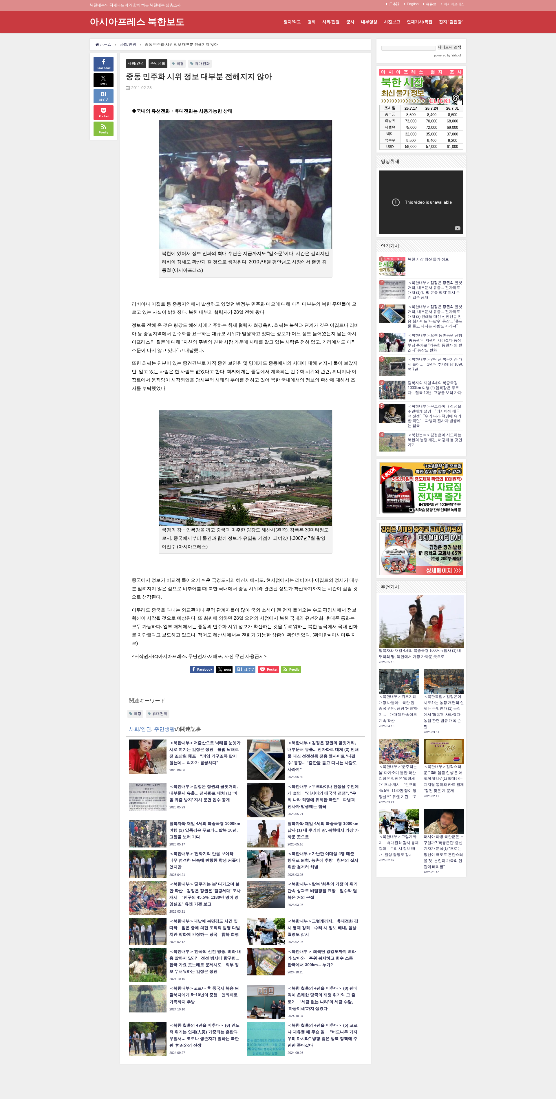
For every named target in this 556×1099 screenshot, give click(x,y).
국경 (180, 63)
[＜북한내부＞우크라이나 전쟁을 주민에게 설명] (392, 413)
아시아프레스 (454, 4)
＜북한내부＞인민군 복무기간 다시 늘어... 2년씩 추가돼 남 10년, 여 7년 (435, 364)
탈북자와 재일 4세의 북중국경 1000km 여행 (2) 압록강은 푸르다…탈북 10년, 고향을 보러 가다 (435, 388)
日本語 (394, 4)
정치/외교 (292, 22)
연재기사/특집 (419, 22)
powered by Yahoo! (447, 55)
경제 (312, 22)
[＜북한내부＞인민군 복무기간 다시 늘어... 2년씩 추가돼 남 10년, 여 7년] (392, 366)
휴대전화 (202, 63)
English (413, 4)
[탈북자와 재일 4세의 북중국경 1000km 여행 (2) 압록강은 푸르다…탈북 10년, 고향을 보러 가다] (392, 389)
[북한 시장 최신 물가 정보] (392, 266)
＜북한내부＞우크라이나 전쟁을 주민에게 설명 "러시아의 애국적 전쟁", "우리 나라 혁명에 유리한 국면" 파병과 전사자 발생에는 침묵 (434, 416)
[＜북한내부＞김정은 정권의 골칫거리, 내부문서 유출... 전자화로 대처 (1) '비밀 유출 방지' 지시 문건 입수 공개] (392, 289)
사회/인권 (331, 22)
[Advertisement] (421, 966)
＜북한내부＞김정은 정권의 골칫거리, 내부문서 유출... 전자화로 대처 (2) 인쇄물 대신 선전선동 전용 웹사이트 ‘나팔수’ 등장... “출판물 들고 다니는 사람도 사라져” (435, 316)
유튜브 (431, 4)
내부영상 (369, 22)
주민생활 (157, 63)
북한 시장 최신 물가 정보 (428, 259)
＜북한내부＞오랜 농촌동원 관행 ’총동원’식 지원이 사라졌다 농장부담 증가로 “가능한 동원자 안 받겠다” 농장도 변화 (435, 342)
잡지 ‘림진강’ (451, 22)
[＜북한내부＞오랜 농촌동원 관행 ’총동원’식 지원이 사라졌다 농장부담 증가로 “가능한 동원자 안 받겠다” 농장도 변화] (392, 342)
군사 (350, 22)
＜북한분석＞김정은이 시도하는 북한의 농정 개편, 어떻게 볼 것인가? (435, 440)
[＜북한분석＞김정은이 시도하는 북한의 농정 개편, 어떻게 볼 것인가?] (392, 441)
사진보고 (392, 22)
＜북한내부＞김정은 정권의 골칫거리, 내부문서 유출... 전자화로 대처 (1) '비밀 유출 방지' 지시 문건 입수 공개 (435, 290)
